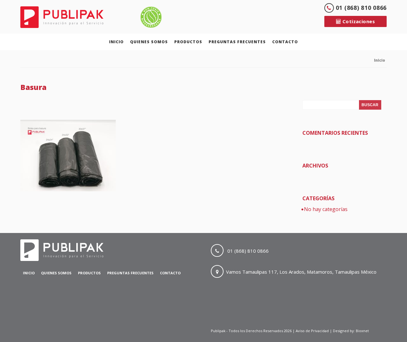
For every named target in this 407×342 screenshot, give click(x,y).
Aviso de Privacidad (313, 330)
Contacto (285, 41)
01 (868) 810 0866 (360, 7)
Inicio (116, 41)
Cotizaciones (358, 21)
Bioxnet (362, 330)
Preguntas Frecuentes (237, 41)
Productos (188, 41)
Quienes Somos (149, 41)
